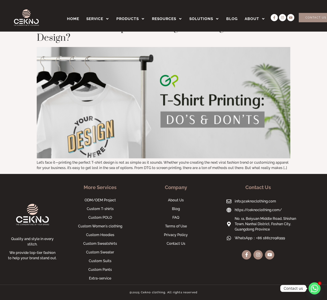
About (252, 18)
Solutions (201, 18)
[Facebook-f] (274, 17)
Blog (232, 18)
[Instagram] (282, 17)
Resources (164, 18)
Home (73, 18)
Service (94, 18)
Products (127, 18)
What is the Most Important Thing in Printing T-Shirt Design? (146, 33)
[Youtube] (290, 17)
